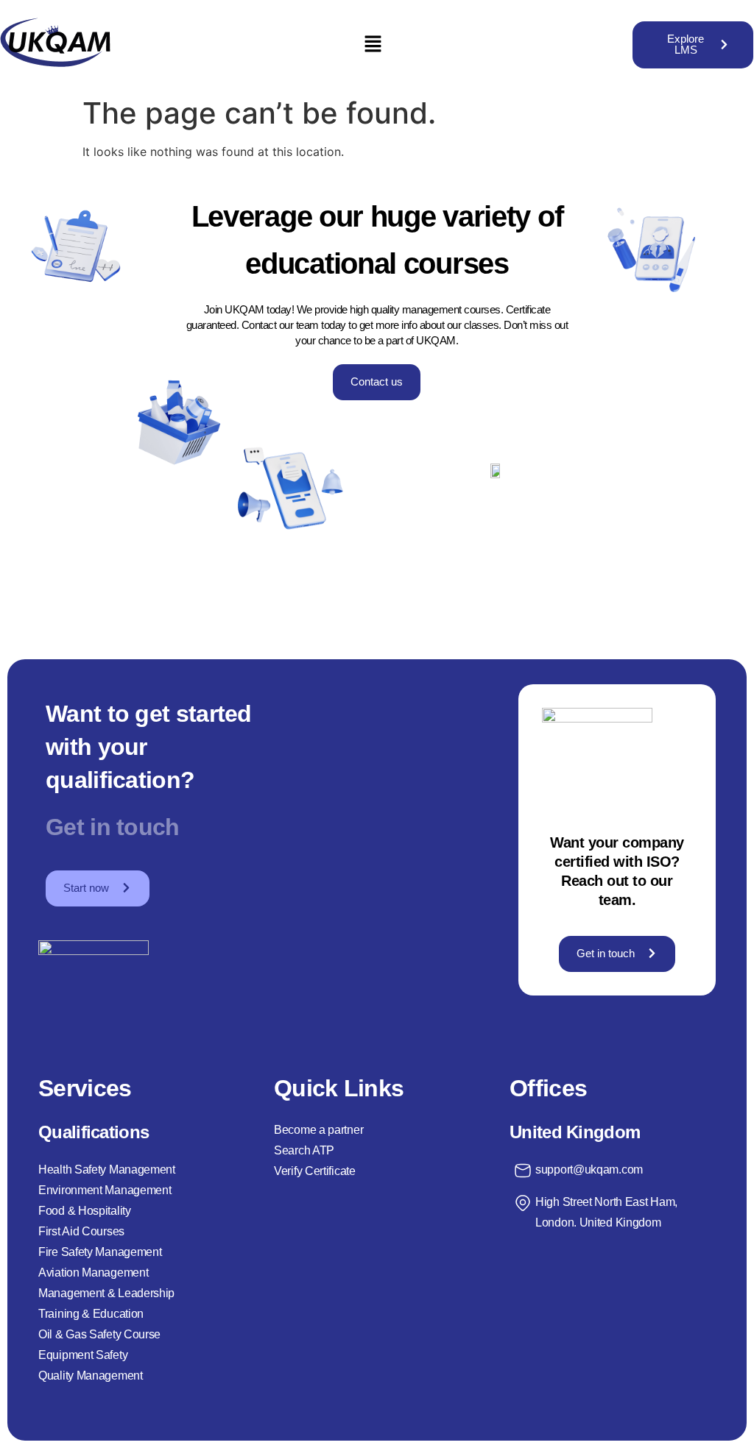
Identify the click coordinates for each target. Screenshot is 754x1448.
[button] (372, 44)
